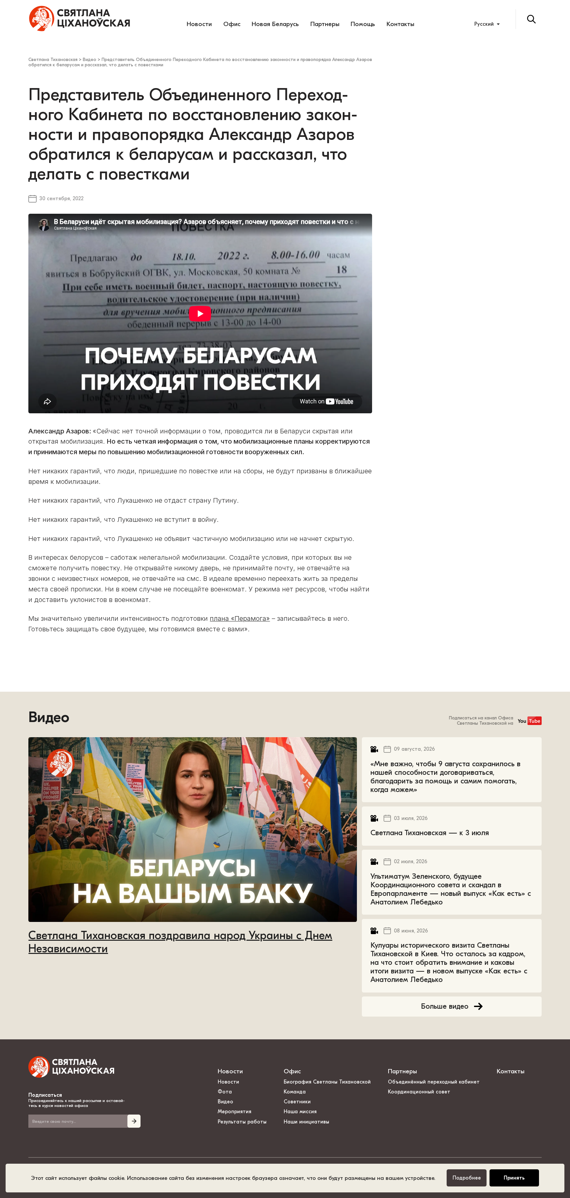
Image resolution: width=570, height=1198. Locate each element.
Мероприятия (234, 1112)
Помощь (363, 24)
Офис (231, 24)
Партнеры (324, 24)
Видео (48, 717)
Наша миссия (300, 1112)
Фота (225, 1092)
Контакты (400, 24)
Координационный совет (419, 1092)
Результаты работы (242, 1122)
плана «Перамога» (240, 618)
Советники (297, 1102)
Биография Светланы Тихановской (327, 1082)
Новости (199, 24)
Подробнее (467, 1178)
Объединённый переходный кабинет (434, 1082)
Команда (295, 1092)
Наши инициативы (306, 1122)
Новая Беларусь (275, 24)
